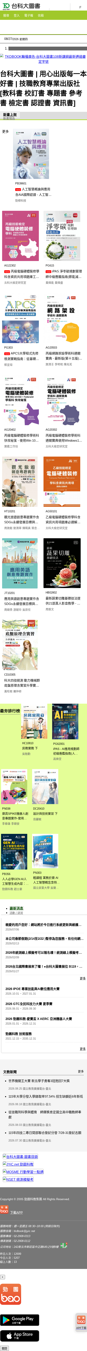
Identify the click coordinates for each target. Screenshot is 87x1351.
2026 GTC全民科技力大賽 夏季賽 (28, 1004)
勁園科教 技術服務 (18, 1034)
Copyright (6, 1199)
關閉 (4, 1348)
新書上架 (10, 114)
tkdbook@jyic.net (24, 1231)
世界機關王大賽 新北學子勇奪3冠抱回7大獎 (39, 1081)
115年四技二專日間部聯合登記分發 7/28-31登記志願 (44, 1133)
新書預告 (9, 118)
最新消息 (16, 908)
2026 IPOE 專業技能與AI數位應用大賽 (32, 989)
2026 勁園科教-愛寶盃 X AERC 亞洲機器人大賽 (38, 1019)
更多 (5, 131)
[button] (12, 1210)
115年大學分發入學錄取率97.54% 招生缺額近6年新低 (45, 1096)
